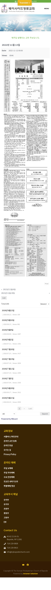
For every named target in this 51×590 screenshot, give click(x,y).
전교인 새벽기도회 (11, 481)
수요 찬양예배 (9, 477)
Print (46, 283)
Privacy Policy (10, 454)
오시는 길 (7, 449)
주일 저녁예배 (9, 472)
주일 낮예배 (8, 468)
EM (5, 522)
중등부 (6, 513)
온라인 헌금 (8, 445)
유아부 (6, 499)
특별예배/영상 (9, 486)
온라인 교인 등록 (10, 441)
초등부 (6, 508)
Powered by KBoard (9, 419)
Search (45, 414)
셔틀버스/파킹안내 (11, 436)
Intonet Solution (30, 573)
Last (30, 408)
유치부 (6, 504)
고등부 (6, 517)
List (4, 298)
